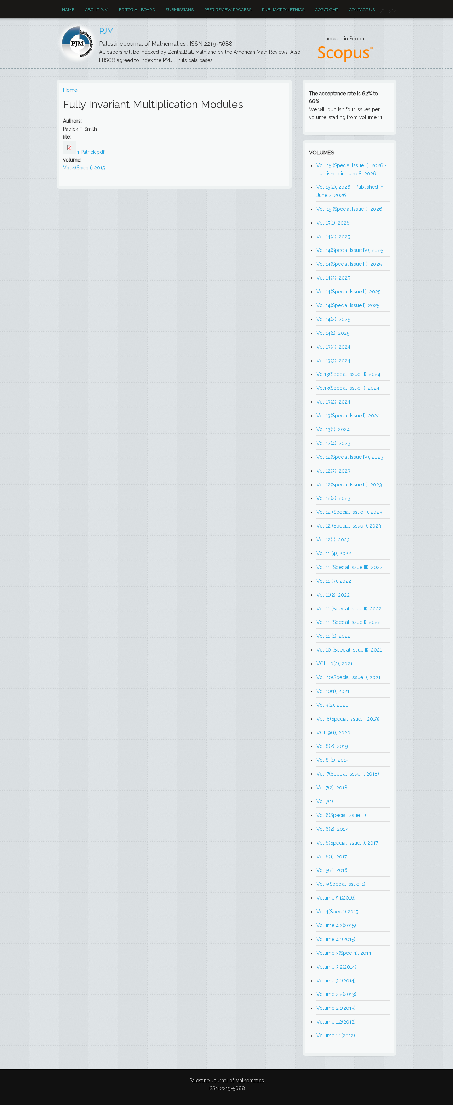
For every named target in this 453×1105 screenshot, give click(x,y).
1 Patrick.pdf (90, 152)
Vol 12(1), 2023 (333, 539)
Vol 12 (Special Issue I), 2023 (348, 526)
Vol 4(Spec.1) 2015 (84, 167)
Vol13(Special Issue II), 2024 (347, 388)
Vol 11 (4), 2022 (333, 553)
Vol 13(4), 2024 (333, 347)
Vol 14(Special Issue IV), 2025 (349, 250)
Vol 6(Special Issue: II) (341, 815)
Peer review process (227, 9)
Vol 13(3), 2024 (333, 360)
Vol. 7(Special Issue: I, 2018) (347, 774)
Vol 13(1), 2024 (333, 429)
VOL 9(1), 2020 (333, 732)
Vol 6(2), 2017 (332, 829)
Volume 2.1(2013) (336, 1008)
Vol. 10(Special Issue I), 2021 (348, 677)
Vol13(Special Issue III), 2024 (348, 374)
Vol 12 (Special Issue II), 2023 (349, 512)
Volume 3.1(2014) (336, 980)
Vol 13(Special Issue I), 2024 (348, 415)
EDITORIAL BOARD (137, 9)
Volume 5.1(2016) (336, 898)
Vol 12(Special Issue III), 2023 (349, 484)
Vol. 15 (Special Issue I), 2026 (349, 209)
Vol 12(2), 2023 (333, 498)
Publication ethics (283, 9)
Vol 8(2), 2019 (332, 746)
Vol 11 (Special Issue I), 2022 (348, 622)
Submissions (180, 9)
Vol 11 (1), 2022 (333, 636)
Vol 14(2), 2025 (333, 319)
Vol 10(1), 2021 (332, 691)
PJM (106, 30)
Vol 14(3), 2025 (333, 278)
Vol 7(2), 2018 (332, 787)
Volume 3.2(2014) (336, 967)
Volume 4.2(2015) (336, 925)
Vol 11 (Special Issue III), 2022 (349, 567)
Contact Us (362, 9)
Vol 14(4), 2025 (333, 236)
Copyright (326, 9)
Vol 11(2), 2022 (333, 595)
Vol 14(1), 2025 (332, 333)
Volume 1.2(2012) (336, 1022)
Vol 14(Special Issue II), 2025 (348, 291)
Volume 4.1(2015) (335, 939)
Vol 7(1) (324, 801)
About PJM (96, 9)
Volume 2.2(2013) (336, 994)
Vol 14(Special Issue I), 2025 (347, 305)
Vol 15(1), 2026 (333, 223)
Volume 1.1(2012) (335, 1035)
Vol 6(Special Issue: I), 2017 (347, 843)
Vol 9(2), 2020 (332, 705)
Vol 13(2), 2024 (333, 402)
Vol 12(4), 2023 (333, 443)
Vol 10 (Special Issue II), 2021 (349, 650)
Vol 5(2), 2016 (332, 870)
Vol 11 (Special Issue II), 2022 (349, 608)
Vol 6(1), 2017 (331, 856)
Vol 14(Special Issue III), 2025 (349, 264)
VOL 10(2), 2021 (334, 663)
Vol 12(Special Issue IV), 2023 (349, 457)
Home (68, 9)
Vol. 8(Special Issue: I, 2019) (347, 719)
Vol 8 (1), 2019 (332, 760)
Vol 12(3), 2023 (333, 471)
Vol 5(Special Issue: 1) (340, 884)
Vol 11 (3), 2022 (333, 581)
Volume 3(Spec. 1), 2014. (344, 953)
